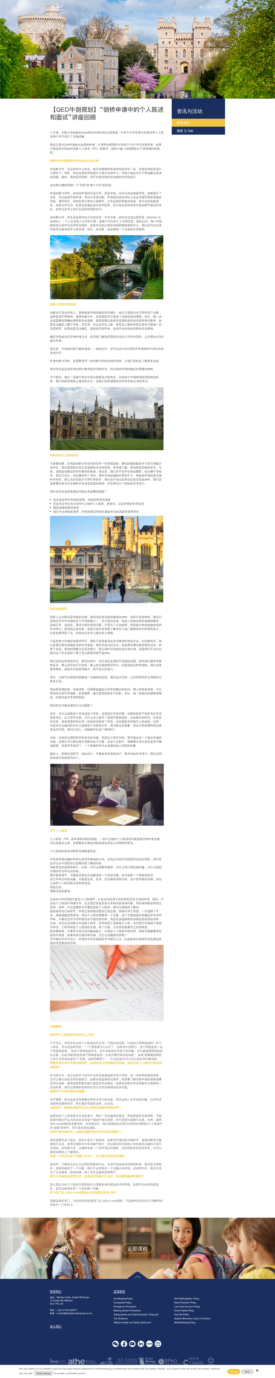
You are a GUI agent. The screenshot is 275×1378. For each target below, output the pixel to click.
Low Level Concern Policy (187, 1306)
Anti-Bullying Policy (123, 1298)
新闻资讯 (183, 122)
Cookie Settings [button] (43, 1373)
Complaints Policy (122, 1302)
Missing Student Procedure (127, 1310)
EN (201, 6)
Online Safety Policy (184, 1310)
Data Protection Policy (185, 1302)
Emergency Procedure (125, 1306)
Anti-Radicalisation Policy (186, 1298)
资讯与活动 (189, 110)
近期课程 (137, 1248)
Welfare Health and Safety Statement (132, 1322)
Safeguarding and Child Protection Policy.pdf (136, 1314)
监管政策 (119, 1291)
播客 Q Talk (185, 130)
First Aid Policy (181, 1314)
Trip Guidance (121, 1318)
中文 (209, 6)
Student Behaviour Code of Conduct (192, 1318)
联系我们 (55, 1291)
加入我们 (55, 1326)
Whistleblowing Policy (185, 1322)
